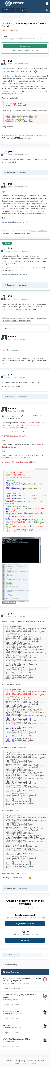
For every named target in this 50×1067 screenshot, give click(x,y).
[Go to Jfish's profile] (4, 62)
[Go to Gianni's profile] (45, 1040)
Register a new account (25, 924)
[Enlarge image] (35, 71)
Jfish (5, 36)
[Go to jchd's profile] (4, 153)
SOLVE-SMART (10, 983)
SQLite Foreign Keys (11, 1011)
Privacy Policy (20, 1060)
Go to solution (25, 46)
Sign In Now (25, 940)
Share (12, 955)
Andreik (8, 1013)
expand (38, 469)
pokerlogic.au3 (36, 135)
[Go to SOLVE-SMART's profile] (45, 979)
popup (45, 469)
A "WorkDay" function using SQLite (16, 1039)
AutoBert (8, 1000)
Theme (8, 1060)
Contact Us (31, 1060)
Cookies (41, 1060)
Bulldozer (6, 1025)
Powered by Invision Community (25, 1063)
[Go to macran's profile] (4, 337)
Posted (18, 64)
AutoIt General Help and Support (29, 39)
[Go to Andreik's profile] (45, 1012)
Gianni (7, 1041)
